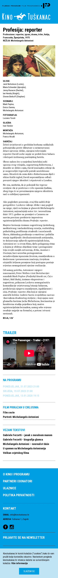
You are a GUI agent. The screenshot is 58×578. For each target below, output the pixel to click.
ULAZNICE (9, 488)
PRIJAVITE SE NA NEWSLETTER (24, 537)
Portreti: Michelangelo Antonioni (21, 416)
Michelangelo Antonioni (22, 40)
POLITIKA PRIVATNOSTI (18, 495)
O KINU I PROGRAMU (16, 474)
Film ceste (9, 412)
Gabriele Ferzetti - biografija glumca (23, 439)
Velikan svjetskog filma (16, 452)
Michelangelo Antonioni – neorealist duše (26, 444)
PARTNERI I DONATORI (17, 481)
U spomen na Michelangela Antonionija (24, 448)
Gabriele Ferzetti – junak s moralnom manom (27, 435)
